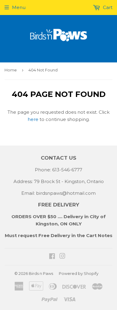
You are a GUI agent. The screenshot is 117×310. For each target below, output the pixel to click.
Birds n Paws (41, 273)
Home (10, 70)
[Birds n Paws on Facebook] (52, 257)
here (33, 119)
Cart (107, 7)
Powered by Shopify (78, 273)
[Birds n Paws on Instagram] (62, 257)
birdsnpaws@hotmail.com (66, 193)
